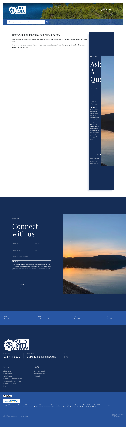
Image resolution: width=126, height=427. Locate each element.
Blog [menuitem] (4, 386)
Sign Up (91, 10)
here (39, 45)
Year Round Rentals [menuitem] (39, 373)
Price (109, 318)
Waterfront (43, 318)
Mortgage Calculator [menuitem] (9, 383)
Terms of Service (95, 163)
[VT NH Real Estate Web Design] (117, 416)
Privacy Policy (95, 161)
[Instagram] (67, 356)
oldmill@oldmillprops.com (41, 356)
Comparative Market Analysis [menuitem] (12, 381)
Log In (96, 10)
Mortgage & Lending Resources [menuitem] (12, 378)
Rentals (76, 318)
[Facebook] (64, 356)
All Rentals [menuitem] (37, 376)
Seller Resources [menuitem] (8, 376)
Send (99, 154)
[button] (47, 22)
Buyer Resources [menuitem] (8, 373)
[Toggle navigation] (116, 10)
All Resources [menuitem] (7, 371)
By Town (8, 318)
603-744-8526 (107, 10)
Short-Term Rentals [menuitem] (39, 371)
